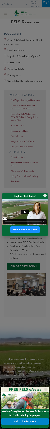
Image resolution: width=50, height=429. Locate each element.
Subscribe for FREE (25, 421)
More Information (25, 229)
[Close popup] (45, 195)
